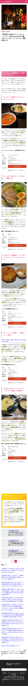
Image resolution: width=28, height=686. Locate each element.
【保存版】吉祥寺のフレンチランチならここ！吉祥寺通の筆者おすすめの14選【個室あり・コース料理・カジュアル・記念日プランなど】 (12, 584)
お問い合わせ (22, 673)
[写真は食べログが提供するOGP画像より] (14, 127)
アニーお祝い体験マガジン (7, 1)
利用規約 (14, 674)
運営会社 (5, 673)
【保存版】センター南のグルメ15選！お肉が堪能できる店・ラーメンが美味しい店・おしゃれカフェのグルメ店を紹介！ (12, 570)
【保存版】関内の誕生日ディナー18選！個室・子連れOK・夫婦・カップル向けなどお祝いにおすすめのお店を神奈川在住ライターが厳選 (12, 599)
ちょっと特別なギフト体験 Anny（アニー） (14, 676)
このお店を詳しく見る (17, 166)
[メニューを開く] (26, 2)
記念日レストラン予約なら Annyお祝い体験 (14, 677)
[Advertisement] (14, 56)
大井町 (3, 31)
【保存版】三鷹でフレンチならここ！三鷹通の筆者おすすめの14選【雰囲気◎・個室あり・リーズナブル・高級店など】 (12, 577)
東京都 (8, 31)
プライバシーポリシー (13, 673)
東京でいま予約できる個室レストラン (10, 645)
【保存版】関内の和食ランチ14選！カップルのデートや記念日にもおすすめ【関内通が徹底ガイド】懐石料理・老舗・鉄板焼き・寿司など (12, 615)
